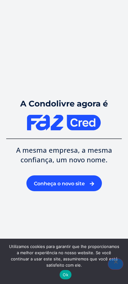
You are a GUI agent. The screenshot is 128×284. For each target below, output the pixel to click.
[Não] (115, 264)
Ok (65, 274)
